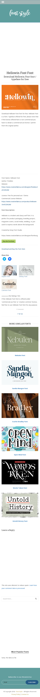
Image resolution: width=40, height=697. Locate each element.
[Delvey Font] (26, 270)
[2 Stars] (3, 296)
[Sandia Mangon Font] (20, 372)
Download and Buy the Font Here (13, 249)
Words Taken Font (20, 488)
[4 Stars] (6, 296)
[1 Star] (2, 296)
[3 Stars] (4, 296)
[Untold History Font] (20, 505)
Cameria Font (6, 290)
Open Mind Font (20, 455)
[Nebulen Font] (20, 339)
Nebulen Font (20, 355)
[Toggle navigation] (3, 2)
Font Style (19, 691)
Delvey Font (23, 276)
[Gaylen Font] (9, 270)
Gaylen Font (6, 276)
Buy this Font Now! (8, 241)
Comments (20, 309)
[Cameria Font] (9, 284)
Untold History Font (20, 521)
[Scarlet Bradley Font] (20, 405)
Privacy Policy (16, 694)
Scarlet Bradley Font (20, 422)
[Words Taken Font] (20, 472)
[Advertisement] (20, 46)
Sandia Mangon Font (20, 388)
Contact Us (25, 694)
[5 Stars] (7, 296)
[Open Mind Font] (20, 438)
